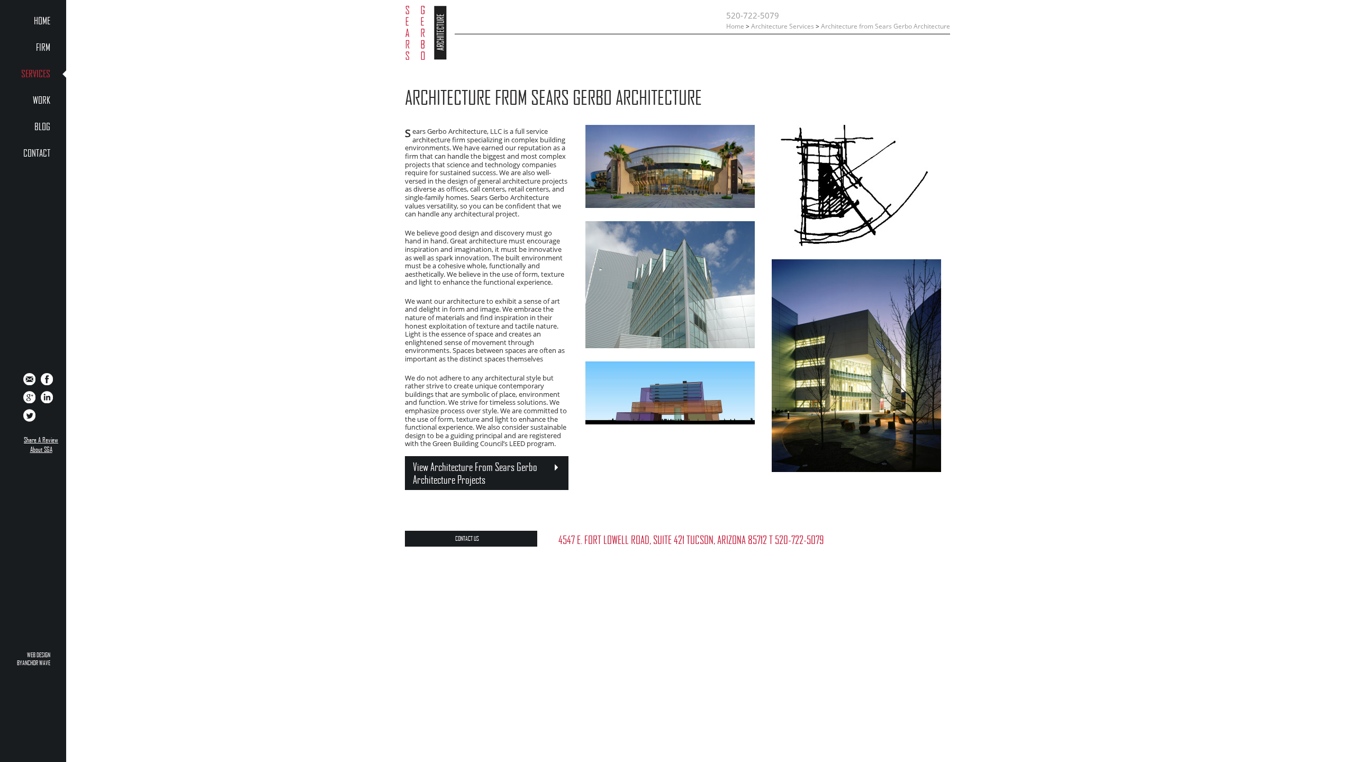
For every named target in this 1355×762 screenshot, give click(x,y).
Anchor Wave (36, 663)
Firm (43, 47)
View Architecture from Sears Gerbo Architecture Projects (475, 473)
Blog (42, 127)
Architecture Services (782, 26)
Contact (36, 153)
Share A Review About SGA (41, 444)
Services (35, 74)
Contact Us (467, 538)
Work (41, 100)
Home (42, 21)
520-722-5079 (752, 15)
